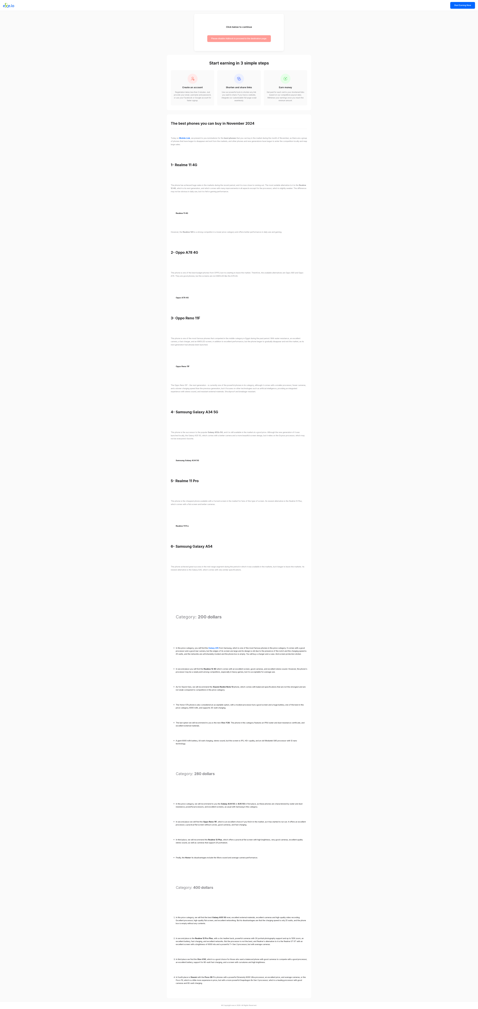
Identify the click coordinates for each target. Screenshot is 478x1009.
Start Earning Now (462, 5)
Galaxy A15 (213, 648)
